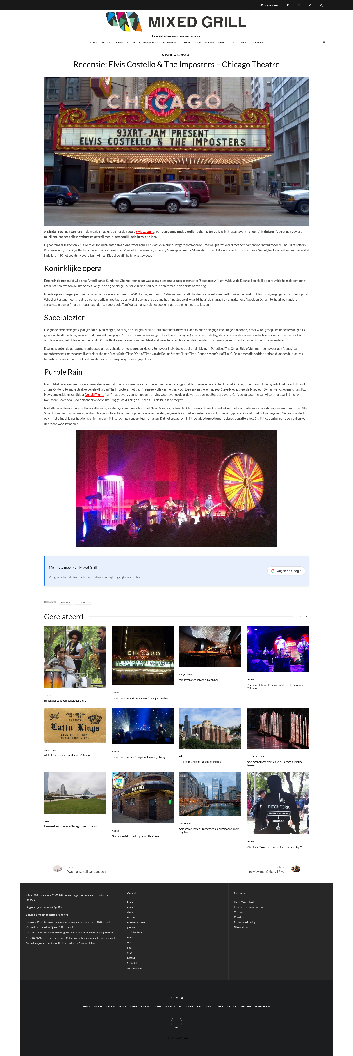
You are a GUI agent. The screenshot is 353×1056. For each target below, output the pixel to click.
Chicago (66, 602)
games (222, 42)
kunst (93, 42)
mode (187, 42)
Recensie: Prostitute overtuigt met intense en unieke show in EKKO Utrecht (68, 921)
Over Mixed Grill (244, 902)
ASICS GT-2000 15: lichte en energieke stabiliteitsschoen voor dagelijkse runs (69, 932)
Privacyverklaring (245, 922)
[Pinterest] (299, 5)
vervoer (257, 42)
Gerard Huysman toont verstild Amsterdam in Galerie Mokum (61, 943)
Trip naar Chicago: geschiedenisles (200, 761)
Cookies (239, 917)
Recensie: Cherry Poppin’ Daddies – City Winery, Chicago (276, 686)
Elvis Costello (145, 231)
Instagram (45, 907)
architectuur (171, 42)
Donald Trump (94, 394)
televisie (132, 962)
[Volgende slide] (306, 616)
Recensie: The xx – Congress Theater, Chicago (139, 757)
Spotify (58, 907)
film (198, 42)
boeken (209, 42)
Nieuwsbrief (241, 927)
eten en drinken (148, 42)
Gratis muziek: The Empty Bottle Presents (137, 836)
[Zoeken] (321, 5)
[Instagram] (287, 5)
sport (244, 42)
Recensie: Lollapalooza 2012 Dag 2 (65, 700)
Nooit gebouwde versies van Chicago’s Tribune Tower (275, 763)
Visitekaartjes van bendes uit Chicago (67, 755)
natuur (131, 957)
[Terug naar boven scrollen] (176, 1022)
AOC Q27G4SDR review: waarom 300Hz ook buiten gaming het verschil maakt (70, 937)
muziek (106, 42)
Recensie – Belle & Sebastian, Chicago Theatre (140, 698)
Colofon (238, 912)
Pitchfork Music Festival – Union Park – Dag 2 (274, 847)
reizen (131, 42)
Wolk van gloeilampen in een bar (198, 679)
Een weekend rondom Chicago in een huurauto (71, 826)
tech (233, 42)
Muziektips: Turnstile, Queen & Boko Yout (49, 927)
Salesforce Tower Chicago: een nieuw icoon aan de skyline (209, 830)
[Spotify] (310, 5)
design (119, 42)
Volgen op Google (288, 571)
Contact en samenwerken (249, 907)
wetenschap (134, 967)
